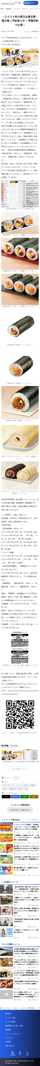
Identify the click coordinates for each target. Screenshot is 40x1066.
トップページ (6, 1008)
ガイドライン (9, 1038)
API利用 (8, 1041)
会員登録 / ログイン (30, 3)
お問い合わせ (9, 1046)
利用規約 (8, 1030)
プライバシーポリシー (12, 1033)
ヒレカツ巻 (6, 785)
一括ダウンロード (21, 769)
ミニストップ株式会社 (31, 31)
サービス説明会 (10, 1021)
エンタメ (17, 9)
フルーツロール (16, 785)
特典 (26, 789)
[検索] (19, 3)
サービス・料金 (10, 1017)
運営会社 (8, 1013)
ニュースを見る (32, 819)
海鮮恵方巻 (12, 789)
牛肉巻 (20, 789)
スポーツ (25, 9)
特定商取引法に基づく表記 (14, 1025)
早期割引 (32, 785)
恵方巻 (25, 785)
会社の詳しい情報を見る (20, 810)
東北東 (5, 789)
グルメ (16, 777)
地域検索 (9, 9)
